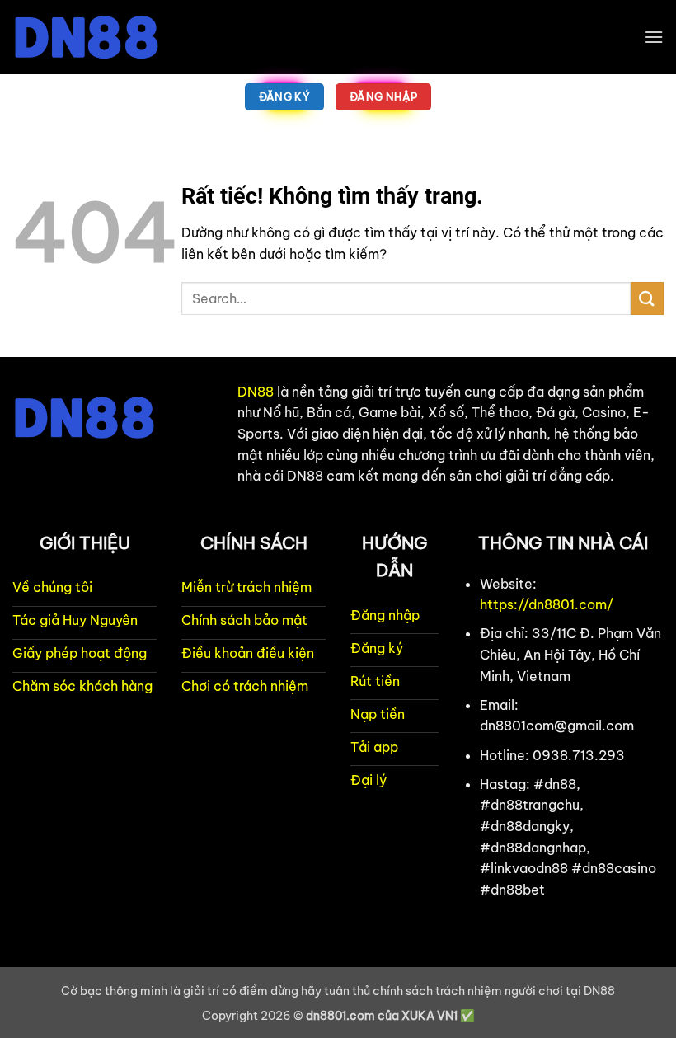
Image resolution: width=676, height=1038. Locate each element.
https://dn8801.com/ (546, 604)
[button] (654, 36)
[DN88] (94, 37)
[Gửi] (647, 298)
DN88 (255, 391)
